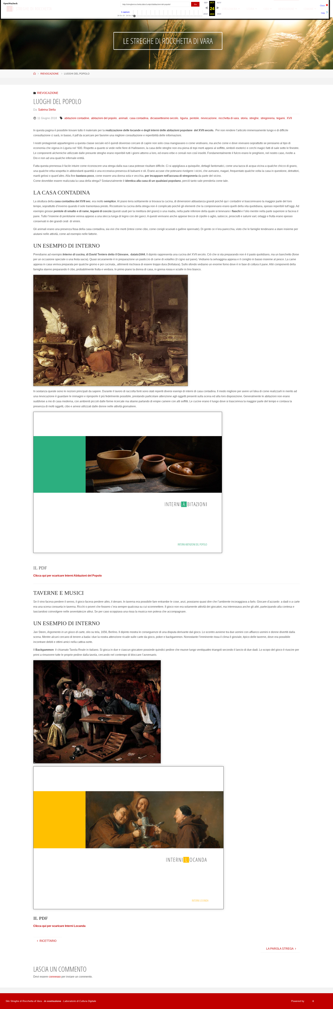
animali (123, 118)
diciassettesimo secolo (164, 118)
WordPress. (321, 1001)
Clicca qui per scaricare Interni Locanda (59, 925)
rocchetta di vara (229, 118)
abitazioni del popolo (104, 118)
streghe (254, 118)
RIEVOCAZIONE (49, 73)
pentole (194, 118)
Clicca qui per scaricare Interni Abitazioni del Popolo (67, 575)
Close (322, 6)
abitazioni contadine (76, 118)
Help (323, 13)
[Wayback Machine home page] (10, 3)
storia (244, 118)
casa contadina (139, 118)
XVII (289, 118)
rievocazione (209, 118)
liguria (184, 118)
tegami (280, 118)
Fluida (308, 1001)
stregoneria (267, 118)
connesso (55, 976)
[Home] (34, 73)
